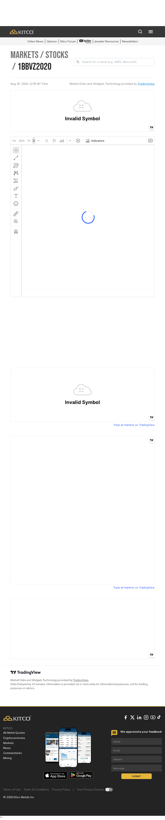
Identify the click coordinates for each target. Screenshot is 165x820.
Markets (8, 743)
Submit (136, 776)
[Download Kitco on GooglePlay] (81, 775)
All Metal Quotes (14, 732)
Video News (35, 41)
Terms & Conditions (36, 789)
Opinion (52, 41)
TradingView (146, 84)
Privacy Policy (61, 789)
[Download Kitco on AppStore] (55, 775)
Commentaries (12, 753)
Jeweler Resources (107, 41)
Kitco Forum (68, 41)
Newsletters (130, 41)
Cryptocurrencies (14, 738)
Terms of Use (12, 789)
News (7, 748)
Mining (7, 758)
